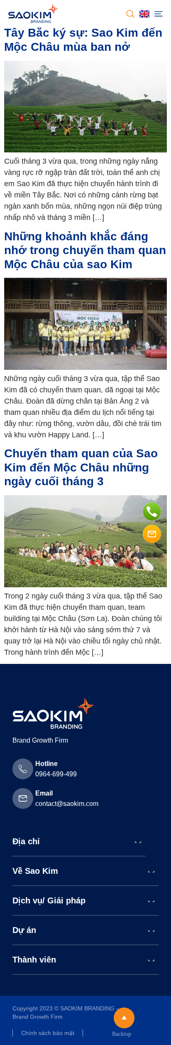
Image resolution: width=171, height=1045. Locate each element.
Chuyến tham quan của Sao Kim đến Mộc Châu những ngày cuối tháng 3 (81, 467)
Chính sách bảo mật (47, 1033)
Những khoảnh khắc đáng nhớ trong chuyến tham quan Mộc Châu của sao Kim (85, 250)
